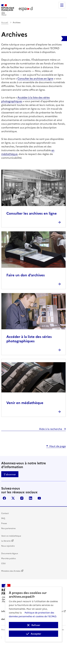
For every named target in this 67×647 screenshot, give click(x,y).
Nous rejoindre (8, 545)
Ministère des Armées (10, 570)
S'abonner (10, 474)
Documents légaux (9, 553)
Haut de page (57, 446)
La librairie (6, 540)
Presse (4, 523)
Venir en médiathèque (11, 535)
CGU (3, 563)
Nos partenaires (8, 528)
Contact (5, 513)
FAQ (3, 518)
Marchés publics (8, 558)
